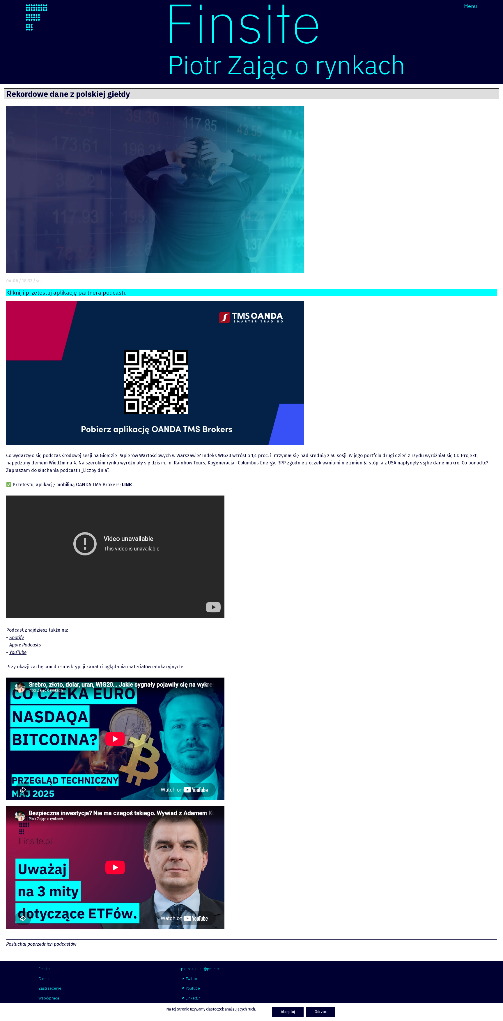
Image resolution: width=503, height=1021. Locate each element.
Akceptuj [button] (288, 1011)
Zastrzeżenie (49, 988)
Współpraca (48, 998)
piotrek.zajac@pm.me (200, 968)
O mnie (44, 978)
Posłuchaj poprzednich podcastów (41, 944)
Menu (470, 6)
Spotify (16, 637)
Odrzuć (321, 1011)
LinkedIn (193, 998)
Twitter (191, 978)
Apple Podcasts (25, 645)
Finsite (44, 968)
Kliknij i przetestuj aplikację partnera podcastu (66, 292)
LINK (127, 484)
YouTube (17, 652)
